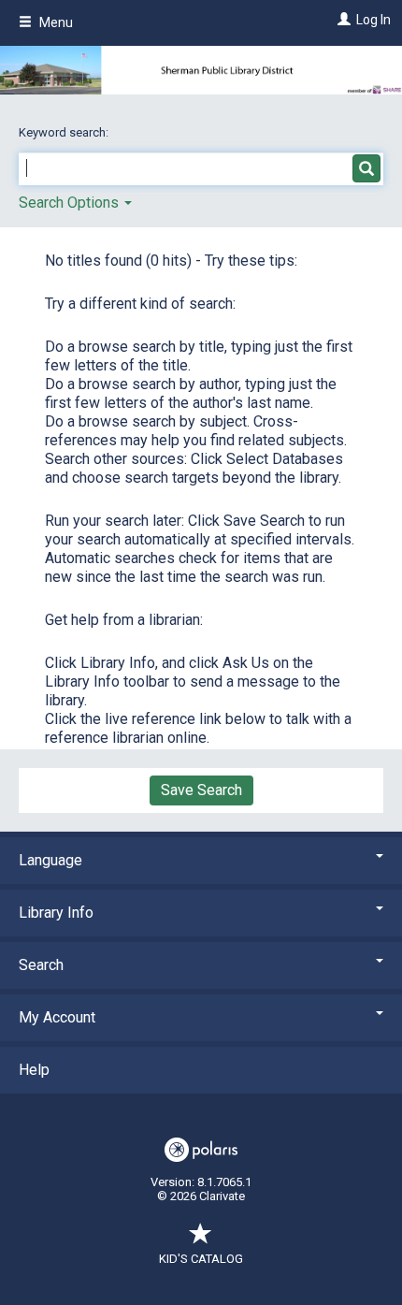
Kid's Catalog (201, 1259)
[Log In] (342, 19)
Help (34, 1070)
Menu (54, 22)
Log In (373, 19)
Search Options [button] (70, 202)
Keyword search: (65, 132)
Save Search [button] (201, 790)
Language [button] (50, 860)
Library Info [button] (56, 912)
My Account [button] (57, 1017)
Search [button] (41, 965)
